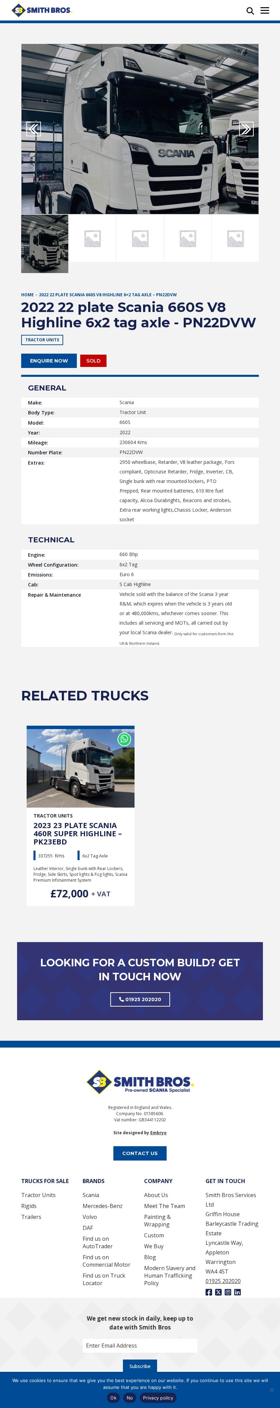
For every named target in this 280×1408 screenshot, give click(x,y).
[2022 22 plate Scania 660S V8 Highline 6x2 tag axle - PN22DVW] (140, 129)
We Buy (154, 1246)
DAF (88, 1228)
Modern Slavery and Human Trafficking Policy (169, 1275)
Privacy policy (158, 1397)
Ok (113, 1397)
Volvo (90, 1217)
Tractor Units (38, 1195)
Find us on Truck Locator (104, 1279)
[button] (246, 129)
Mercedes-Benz (103, 1206)
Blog (150, 1257)
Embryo (158, 1133)
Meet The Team (164, 1206)
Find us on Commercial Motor (106, 1260)
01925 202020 (142, 999)
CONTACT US (140, 1153)
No (130, 1397)
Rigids (29, 1206)
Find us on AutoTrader (98, 1242)
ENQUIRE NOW (49, 361)
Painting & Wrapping (157, 1220)
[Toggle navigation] (265, 10)
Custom (154, 1235)
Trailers (31, 1217)
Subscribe (140, 1366)
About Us (156, 1195)
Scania (91, 1195)
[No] (271, 1389)
